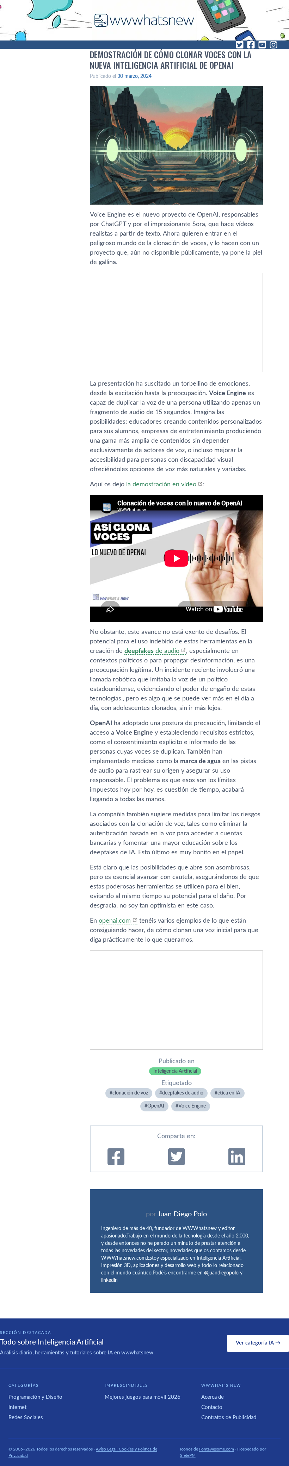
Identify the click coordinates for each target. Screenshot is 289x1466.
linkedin (109, 1280)
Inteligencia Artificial (175, 1071)
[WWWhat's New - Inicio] (144, 20)
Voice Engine (192, 1106)
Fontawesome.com (216, 1449)
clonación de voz (130, 1093)
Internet (17, 1407)
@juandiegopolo (221, 1273)
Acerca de (212, 1397)
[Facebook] (251, 44)
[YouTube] (262, 44)
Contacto (211, 1407)
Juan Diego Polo (182, 1214)
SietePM (188, 1455)
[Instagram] (273, 44)
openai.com (115, 921)
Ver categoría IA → (258, 1343)
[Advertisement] (176, 322)
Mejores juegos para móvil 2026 (142, 1397)
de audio (151, 651)
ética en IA (228, 1093)
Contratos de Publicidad (228, 1417)
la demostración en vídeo (161, 484)
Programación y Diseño (35, 1397)
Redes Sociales (25, 1417)
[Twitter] (239, 44)
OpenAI (155, 1106)
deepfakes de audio (182, 1093)
